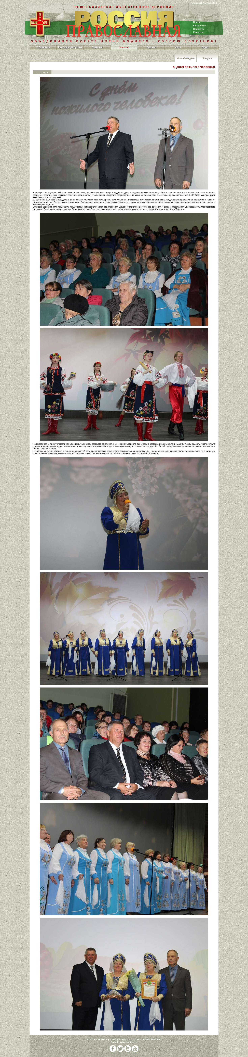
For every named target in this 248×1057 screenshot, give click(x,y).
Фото (178, 47)
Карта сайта (199, 25)
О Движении (43, 47)
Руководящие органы (70, 47)
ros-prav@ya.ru (128, 1042)
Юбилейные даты (186, 58)
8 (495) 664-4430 (152, 1039)
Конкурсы (207, 58)
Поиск (196, 22)
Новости (124, 47)
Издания (151, 47)
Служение (97, 47)
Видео (205, 47)
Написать (198, 29)
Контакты (198, 32)
